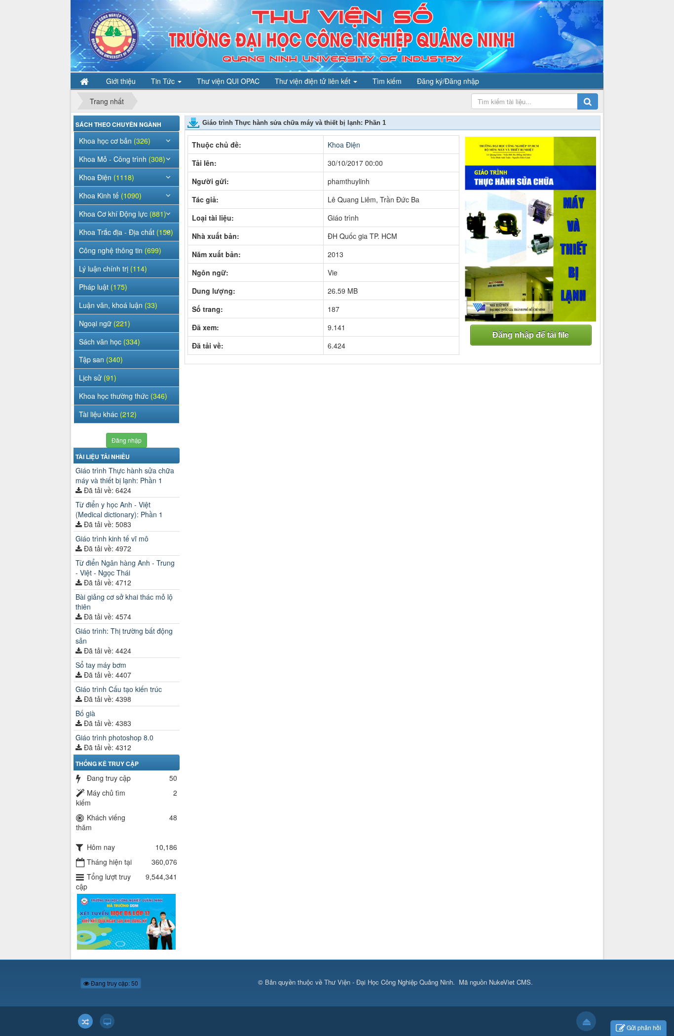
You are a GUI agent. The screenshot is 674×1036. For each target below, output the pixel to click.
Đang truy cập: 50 (113, 983)
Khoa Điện (344, 145)
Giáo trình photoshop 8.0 (114, 737)
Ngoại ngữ (104, 323)
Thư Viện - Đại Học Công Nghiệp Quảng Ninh (388, 982)
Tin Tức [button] (164, 81)
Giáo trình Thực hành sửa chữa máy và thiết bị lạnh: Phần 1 (124, 475)
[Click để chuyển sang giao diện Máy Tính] (107, 1021)
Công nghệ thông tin (120, 250)
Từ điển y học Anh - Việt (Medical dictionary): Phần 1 (119, 509)
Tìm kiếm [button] (387, 81)
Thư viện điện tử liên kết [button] (313, 81)
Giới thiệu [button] (121, 81)
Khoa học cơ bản (114, 141)
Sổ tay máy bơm (100, 665)
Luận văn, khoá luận (118, 305)
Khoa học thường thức (123, 396)
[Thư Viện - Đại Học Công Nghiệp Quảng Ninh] (337, 35)
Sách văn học (109, 341)
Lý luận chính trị (113, 268)
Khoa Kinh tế (110, 195)
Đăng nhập (127, 440)
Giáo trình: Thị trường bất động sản (124, 636)
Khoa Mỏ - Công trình (122, 159)
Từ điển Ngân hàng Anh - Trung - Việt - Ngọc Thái (125, 567)
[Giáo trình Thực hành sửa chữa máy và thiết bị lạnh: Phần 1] (531, 228)
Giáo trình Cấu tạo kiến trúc (118, 689)
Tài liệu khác (108, 414)
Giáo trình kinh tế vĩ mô (112, 538)
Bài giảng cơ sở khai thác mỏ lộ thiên (124, 602)
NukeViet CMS (510, 982)
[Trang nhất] (85, 81)
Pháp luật (103, 287)
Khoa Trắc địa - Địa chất (126, 232)
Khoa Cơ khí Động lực (122, 214)
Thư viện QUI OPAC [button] (228, 81)
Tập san (101, 359)
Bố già (85, 713)
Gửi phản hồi (644, 1027)
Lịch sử (97, 378)
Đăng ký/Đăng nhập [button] (448, 81)
